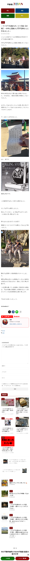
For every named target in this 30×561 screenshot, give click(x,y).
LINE (7, 558)
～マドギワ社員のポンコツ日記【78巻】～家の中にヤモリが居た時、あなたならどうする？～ (18, 519)
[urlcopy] (20, 311)
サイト (3, 377)
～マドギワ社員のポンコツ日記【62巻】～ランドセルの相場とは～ (7, 430)
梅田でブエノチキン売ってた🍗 (18, 483)
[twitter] (9, 311)
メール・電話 (22, 558)
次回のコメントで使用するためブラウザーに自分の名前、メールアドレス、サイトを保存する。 (15, 384)
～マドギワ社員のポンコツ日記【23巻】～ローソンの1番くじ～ (22, 430)
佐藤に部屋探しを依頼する (16, 324)
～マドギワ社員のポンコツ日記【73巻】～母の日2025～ (7, 410)
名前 (3, 365)
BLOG (3, 330)
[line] (16, 311)
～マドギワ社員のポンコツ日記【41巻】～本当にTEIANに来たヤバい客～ (7, 449)
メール (4, 371)
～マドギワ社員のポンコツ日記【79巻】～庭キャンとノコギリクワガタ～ (18, 506)
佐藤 (3, 332)
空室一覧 (15, 548)
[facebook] (13, 311)
